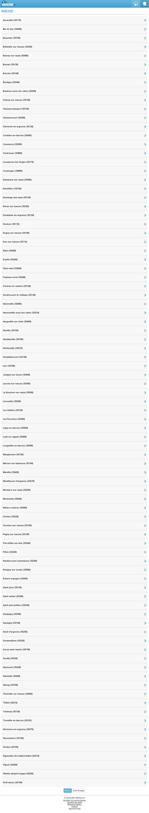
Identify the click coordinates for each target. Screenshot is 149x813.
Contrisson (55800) (12, 153)
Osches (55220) (11, 516)
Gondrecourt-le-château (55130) (19, 295)
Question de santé (74, 802)
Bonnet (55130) (10, 64)
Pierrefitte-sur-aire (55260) (16, 543)
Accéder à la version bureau (74, 800)
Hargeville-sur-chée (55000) (17, 321)
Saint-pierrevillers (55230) (16, 605)
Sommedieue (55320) (14, 641)
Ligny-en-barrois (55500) (15, 428)
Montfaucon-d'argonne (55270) (18, 481)
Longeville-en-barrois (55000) (18, 445)
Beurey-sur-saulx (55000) (15, 55)
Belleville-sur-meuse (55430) (17, 47)
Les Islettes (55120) (13, 410)
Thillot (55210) (10, 703)
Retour (68, 791)
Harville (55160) (10, 330)
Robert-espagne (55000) (15, 578)
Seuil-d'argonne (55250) (15, 632)
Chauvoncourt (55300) (14, 118)
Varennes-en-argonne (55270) (18, 729)
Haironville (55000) (12, 304)
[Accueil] (136, 4)
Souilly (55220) (10, 658)
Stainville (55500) (11, 676)
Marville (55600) (11, 472)
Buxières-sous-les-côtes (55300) (19, 91)
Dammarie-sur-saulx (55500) (17, 180)
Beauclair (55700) (11, 38)
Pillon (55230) (10, 552)
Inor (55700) (9, 366)
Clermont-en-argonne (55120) (18, 126)
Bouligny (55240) (11, 82)
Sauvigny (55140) (11, 623)
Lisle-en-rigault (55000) (15, 437)
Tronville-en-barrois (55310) (17, 720)
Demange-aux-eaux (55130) (17, 197)
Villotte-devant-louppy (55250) (18, 773)
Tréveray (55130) (11, 711)
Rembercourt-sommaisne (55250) (20, 561)
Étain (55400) (9, 250)
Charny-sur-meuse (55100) (16, 100)
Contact (74, 806)
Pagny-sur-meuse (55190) (16, 534)
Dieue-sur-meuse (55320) (16, 206)
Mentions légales (74, 804)
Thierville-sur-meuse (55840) (18, 694)
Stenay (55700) (10, 685)
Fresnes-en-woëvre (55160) (17, 286)
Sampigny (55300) (12, 614)
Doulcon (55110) (11, 224)
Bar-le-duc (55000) (12, 29)
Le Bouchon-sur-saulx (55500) (18, 392)
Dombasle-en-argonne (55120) (18, 215)
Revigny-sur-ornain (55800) (17, 570)
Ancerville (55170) (12, 20)
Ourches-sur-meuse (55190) (17, 525)
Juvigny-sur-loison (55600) (16, 375)
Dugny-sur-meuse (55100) (16, 233)
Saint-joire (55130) (12, 587)
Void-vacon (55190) (12, 782)
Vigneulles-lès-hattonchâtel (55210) (21, 756)
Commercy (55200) (12, 144)
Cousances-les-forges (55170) (18, 162)
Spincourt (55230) (12, 667)
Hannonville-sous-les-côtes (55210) (21, 313)
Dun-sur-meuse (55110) (15, 242)
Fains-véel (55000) (12, 268)
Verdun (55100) (10, 747)
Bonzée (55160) (11, 73)
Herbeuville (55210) (13, 348)
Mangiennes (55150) (13, 454)
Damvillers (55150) (12, 188)
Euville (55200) (10, 259)
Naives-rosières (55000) (15, 508)
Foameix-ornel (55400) (14, 277)
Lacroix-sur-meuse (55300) (16, 383)
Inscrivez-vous (74, 808)
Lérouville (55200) (12, 401)
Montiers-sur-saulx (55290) (16, 490)
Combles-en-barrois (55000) (17, 135)
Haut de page (78, 791)
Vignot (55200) (10, 765)
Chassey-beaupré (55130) (16, 109)
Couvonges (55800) (12, 171)
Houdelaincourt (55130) (15, 357)
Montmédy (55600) (12, 499)
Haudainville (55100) (13, 339)
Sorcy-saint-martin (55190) (16, 649)
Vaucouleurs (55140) (13, 738)
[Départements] (144, 4)
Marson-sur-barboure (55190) (18, 463)
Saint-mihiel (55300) (13, 596)
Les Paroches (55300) (14, 419)
